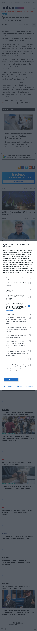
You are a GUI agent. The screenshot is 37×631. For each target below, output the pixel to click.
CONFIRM (11, 379)
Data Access (18, 386)
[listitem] (18, 278)
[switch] (29, 283)
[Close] (33, 244)
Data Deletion (8, 386)
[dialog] (18, 315)
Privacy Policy (29, 386)
